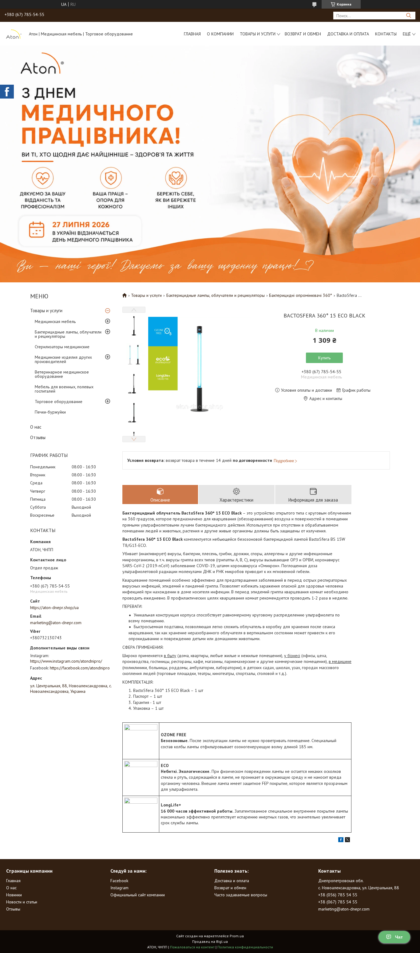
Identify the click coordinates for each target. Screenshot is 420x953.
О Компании (220, 34)
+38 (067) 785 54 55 (337, 902)
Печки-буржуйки (50, 412)
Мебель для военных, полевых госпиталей (64, 389)
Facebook (119, 880)
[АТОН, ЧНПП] (14, 33)
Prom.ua (237, 936)
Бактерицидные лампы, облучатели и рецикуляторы (68, 334)
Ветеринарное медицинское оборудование (62, 374)
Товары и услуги (257, 34)
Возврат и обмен (303, 34)
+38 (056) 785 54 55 (337, 895)
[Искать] (408, 15)
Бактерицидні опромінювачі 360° (300, 295)
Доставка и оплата (348, 34)
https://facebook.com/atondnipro (80, 668)
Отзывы (38, 437)
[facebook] (340, 840)
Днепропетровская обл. (341, 880)
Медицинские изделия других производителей (63, 359)
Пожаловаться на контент (192, 947)
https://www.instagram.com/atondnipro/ (66, 661)
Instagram (119, 887)
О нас (36, 427)
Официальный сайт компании (137, 895)
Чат (399, 937)
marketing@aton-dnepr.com (55, 622)
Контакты (386, 34)
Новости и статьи (21, 902)
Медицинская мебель (55, 321)
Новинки (14, 895)
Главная (192, 34)
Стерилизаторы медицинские (62, 346)
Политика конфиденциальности (245, 947)
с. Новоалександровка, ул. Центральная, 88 (358, 887)
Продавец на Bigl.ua (210, 941)
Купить (324, 358)
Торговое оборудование (58, 401)
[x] (347, 840)
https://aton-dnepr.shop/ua (54, 607)
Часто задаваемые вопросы (240, 895)
